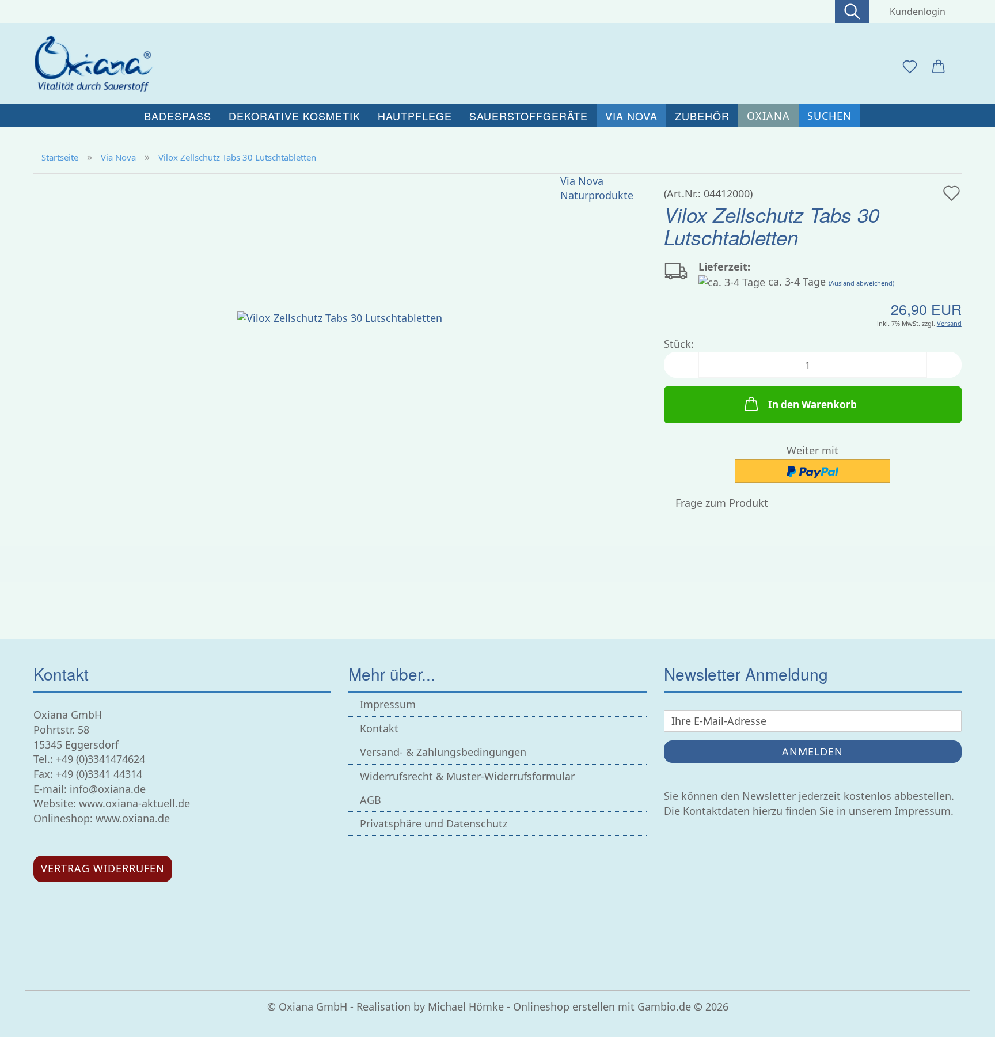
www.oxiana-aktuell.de (134, 803)
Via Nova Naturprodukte (596, 188)
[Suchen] (852, 11)
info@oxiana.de (108, 789)
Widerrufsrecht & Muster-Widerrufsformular (467, 776)
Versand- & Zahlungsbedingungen (443, 752)
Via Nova (631, 115)
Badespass (177, 115)
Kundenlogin (915, 11)
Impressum (388, 704)
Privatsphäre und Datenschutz (433, 823)
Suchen (829, 116)
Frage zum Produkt (721, 503)
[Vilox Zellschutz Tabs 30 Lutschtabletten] (339, 317)
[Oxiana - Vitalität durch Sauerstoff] (97, 63)
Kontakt (379, 728)
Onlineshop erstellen (564, 1006)
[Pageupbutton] (963, 1020)
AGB (370, 800)
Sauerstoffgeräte (528, 115)
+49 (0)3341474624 (100, 759)
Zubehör (702, 115)
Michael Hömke (466, 1006)
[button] (938, 67)
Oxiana (768, 116)
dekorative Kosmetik (294, 115)
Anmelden (812, 751)
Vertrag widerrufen (103, 868)
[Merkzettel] (909, 67)
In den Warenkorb (812, 404)
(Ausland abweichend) (861, 283)
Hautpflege (415, 115)
